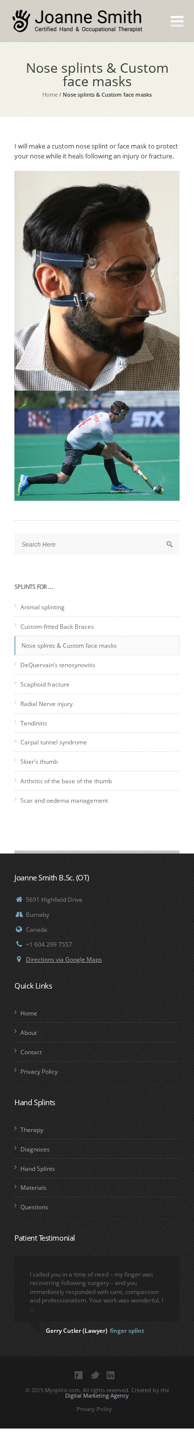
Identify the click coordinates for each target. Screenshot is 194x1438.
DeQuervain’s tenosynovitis (58, 665)
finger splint (127, 1330)
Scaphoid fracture (45, 684)
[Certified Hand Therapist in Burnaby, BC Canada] (67, 28)
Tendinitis (33, 723)
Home (50, 94)
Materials (33, 1187)
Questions (34, 1207)
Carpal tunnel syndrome (53, 742)
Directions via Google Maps (64, 959)
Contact (31, 1052)
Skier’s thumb (39, 761)
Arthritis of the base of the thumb (66, 781)
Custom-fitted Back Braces (57, 626)
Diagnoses (35, 1149)
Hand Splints (37, 1168)
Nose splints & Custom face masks (69, 645)
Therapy (31, 1130)
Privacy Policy (39, 1071)
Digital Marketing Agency (97, 1395)
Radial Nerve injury (46, 704)
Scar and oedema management (64, 800)
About (28, 1032)
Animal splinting (42, 607)
